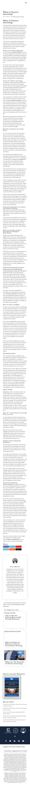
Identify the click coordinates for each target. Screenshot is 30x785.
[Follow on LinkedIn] (14, 741)
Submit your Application (13, 539)
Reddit (13, 549)
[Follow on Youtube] (23, 741)
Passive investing (7, 484)
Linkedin (6, 549)
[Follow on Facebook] (6, 741)
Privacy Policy (7, 751)
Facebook (6, 546)
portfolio (21, 159)
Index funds (6, 392)
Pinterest (19, 546)
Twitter (12, 546)
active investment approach (14, 100)
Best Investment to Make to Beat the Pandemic (14, 603)
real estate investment (11, 293)
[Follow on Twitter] (10, 741)
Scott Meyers (7, 16)
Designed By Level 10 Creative (19, 751)
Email (19, 549)
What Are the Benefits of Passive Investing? (14, 662)
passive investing (16, 52)
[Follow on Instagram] (19, 741)
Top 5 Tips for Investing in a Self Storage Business (13, 617)
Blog (12, 16)
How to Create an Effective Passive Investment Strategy (14, 643)
